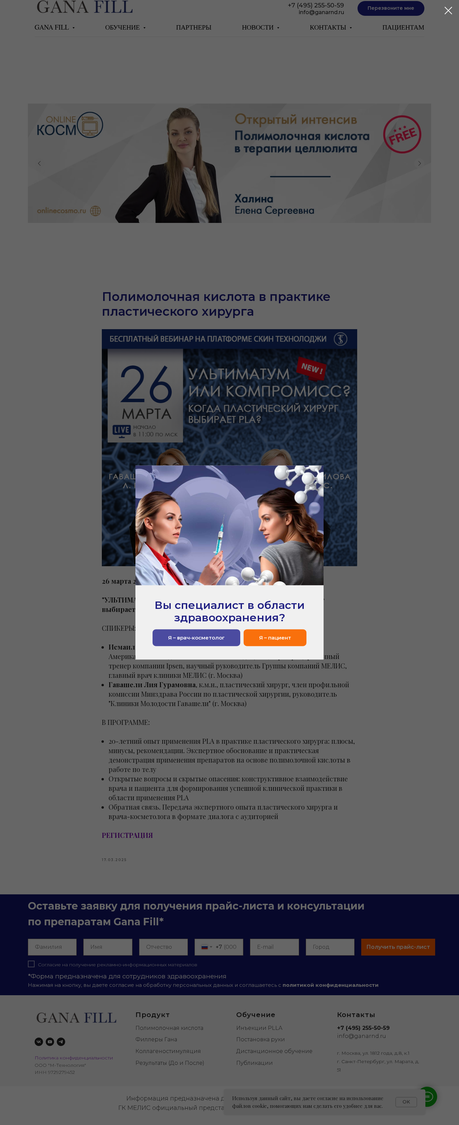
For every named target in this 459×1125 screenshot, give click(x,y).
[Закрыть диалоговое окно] (448, 10)
